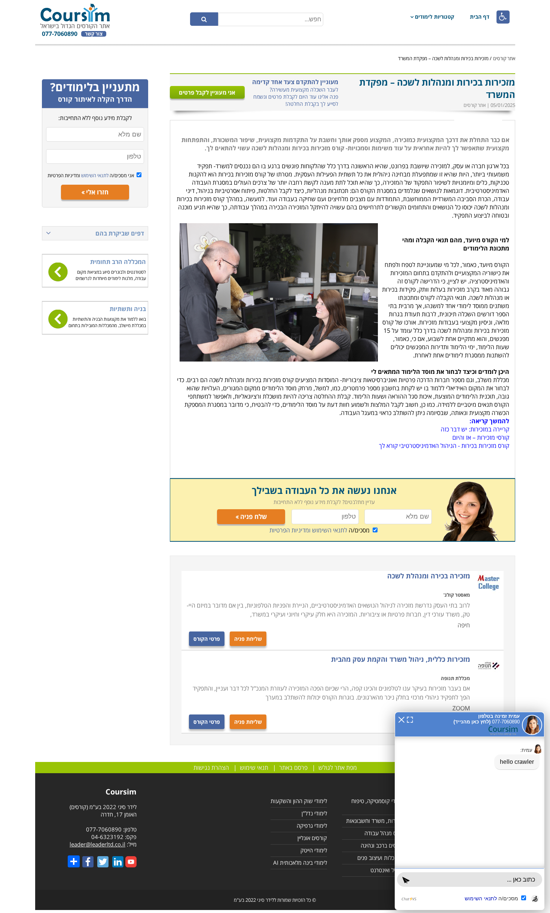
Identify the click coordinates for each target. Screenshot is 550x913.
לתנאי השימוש (94, 175)
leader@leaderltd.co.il (97, 844)
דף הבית (479, 16)
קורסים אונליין (312, 838)
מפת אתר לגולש (337, 767)
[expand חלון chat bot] (410, 719)
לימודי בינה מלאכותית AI (300, 862)
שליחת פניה (248, 638)
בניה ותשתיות (128, 309)
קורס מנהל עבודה (384, 833)
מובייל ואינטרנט (387, 870)
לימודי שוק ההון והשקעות (299, 801)
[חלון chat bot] (469, 811)
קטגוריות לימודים (434, 16)
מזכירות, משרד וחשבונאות (375, 820)
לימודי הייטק (313, 850)
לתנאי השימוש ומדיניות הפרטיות (308, 530)
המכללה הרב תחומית (118, 262)
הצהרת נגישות (211, 767)
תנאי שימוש (254, 767)
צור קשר (94, 34)
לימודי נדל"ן (314, 813)
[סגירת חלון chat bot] (401, 719)
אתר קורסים (504, 58)
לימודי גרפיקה (312, 825)
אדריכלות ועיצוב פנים (380, 857)
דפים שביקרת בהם (119, 233)
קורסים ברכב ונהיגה (382, 845)
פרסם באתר (293, 767)
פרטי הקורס (206, 638)
